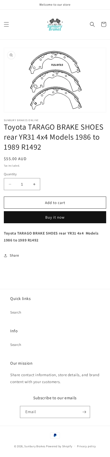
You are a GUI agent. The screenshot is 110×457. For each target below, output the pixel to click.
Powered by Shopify (59, 446)
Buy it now (55, 217)
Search (15, 312)
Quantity (10, 174)
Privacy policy (86, 446)
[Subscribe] (84, 412)
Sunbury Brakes (35, 446)
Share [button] (14, 255)
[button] (6, 24)
